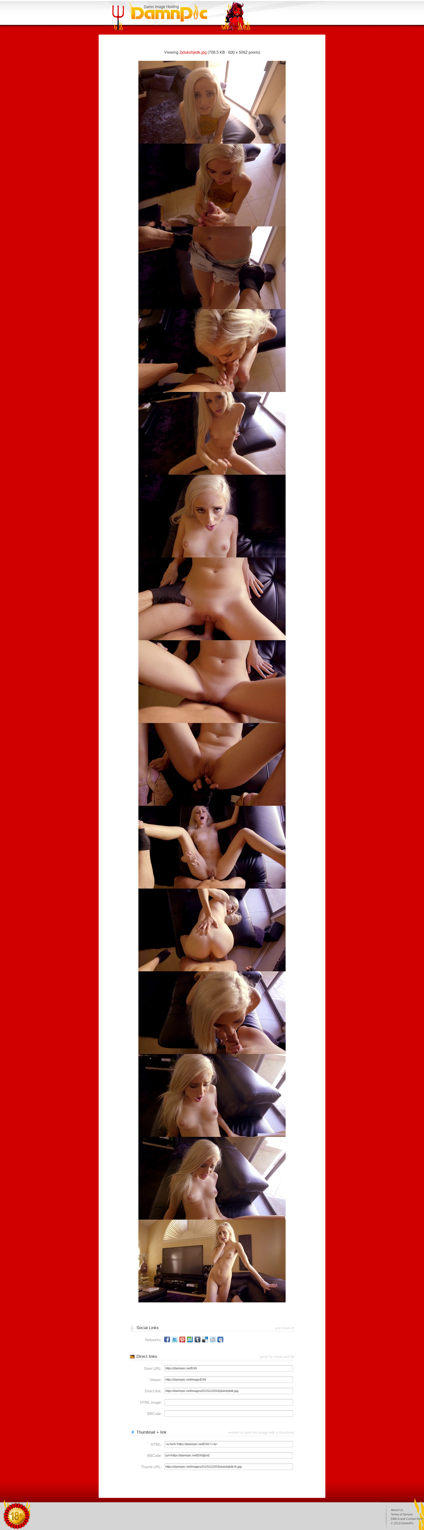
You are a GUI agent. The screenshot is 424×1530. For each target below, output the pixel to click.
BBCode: (154, 1414)
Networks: (153, 1340)
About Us (397, 1510)
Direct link (153, 1391)
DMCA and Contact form (407, 1519)
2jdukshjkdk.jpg (193, 52)
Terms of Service (402, 1514)
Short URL (152, 1368)
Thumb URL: (151, 1467)
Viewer (155, 1380)
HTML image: (151, 1402)
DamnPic (407, 1523)
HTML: (156, 1444)
